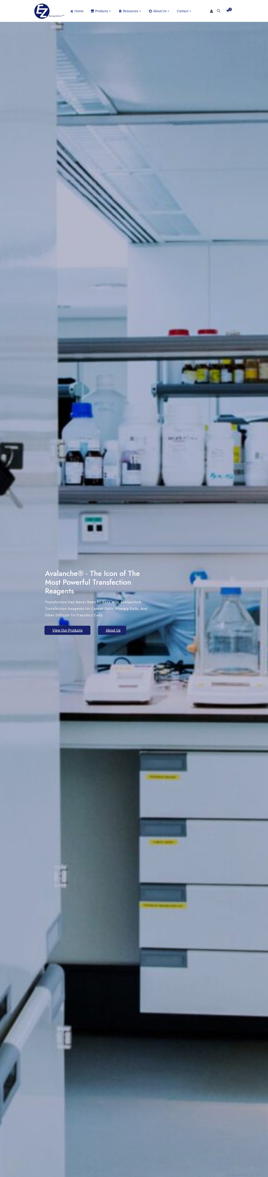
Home (79, 11)
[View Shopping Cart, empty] (228, 11)
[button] (219, 11)
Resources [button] (130, 11)
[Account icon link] (211, 11)
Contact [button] (182, 11)
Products (101, 11)
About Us (113, 630)
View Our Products (67, 630)
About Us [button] (159, 11)
